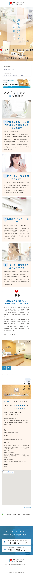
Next (8, 368)
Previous (4, 368)
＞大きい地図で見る (26, 507)
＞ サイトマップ (16, 566)
